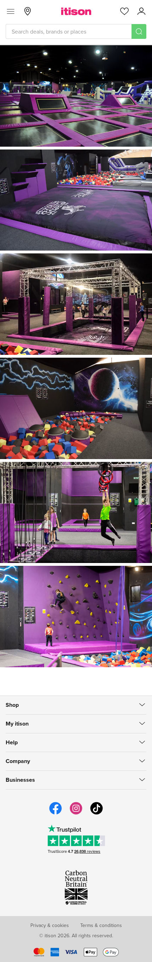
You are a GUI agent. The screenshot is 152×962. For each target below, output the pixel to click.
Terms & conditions (101, 925)
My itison (17, 724)
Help (12, 742)
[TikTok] (96, 813)
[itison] (76, 11)
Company (18, 761)
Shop (12, 705)
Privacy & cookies (49, 925)
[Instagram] (76, 813)
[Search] (138, 31)
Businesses (20, 780)
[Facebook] (55, 813)
